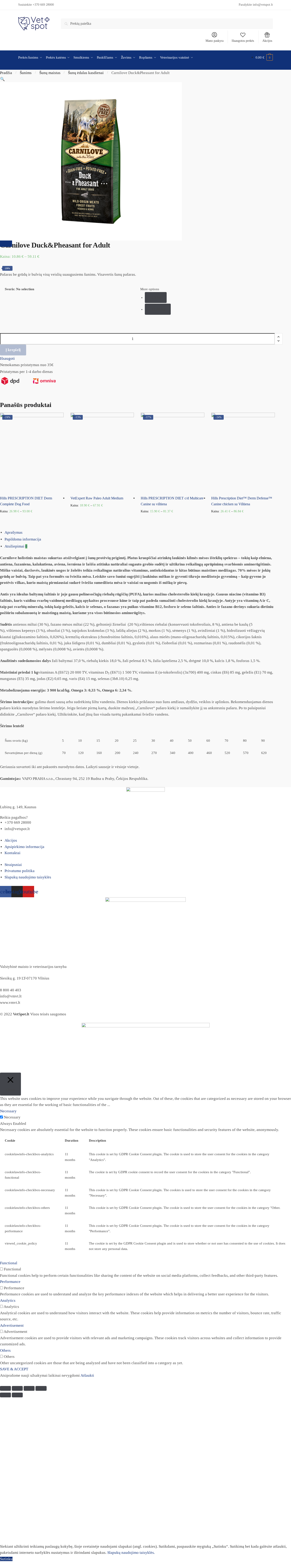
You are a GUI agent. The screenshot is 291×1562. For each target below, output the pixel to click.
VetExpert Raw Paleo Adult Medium (96, 498)
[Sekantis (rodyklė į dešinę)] (17, 1395)
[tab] (148, 532)
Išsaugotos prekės (243, 40)
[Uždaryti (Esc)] (5, 1388)
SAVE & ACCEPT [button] (14, 1369)
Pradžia (6, 73)
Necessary (12, 1117)
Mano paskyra (214, 40)
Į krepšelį (13, 350)
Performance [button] (10, 1281)
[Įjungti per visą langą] (29, 1388)
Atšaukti (87, 1375)
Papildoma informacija (23, 539)
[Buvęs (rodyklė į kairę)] (5, 1395)
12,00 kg (158, 309)
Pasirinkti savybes (31, 518)
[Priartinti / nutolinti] (40, 1388)
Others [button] (5, 1350)
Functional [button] (8, 1263)
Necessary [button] (8, 1111)
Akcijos (267, 40)
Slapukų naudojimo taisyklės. (131, 1552)
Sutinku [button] (6, 1559)
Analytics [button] (7, 1300)
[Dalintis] (17, 1388)
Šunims (26, 73)
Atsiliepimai (16, 546)
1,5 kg (156, 297)
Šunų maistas (49, 73)
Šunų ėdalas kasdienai (86, 73)
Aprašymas (14, 532)
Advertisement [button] (12, 1325)
